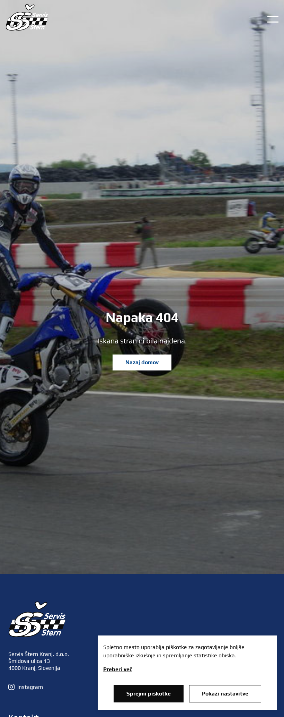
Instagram (30, 687)
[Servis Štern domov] (27, 29)
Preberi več (117, 669)
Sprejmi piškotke (148, 693)
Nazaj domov (142, 362)
